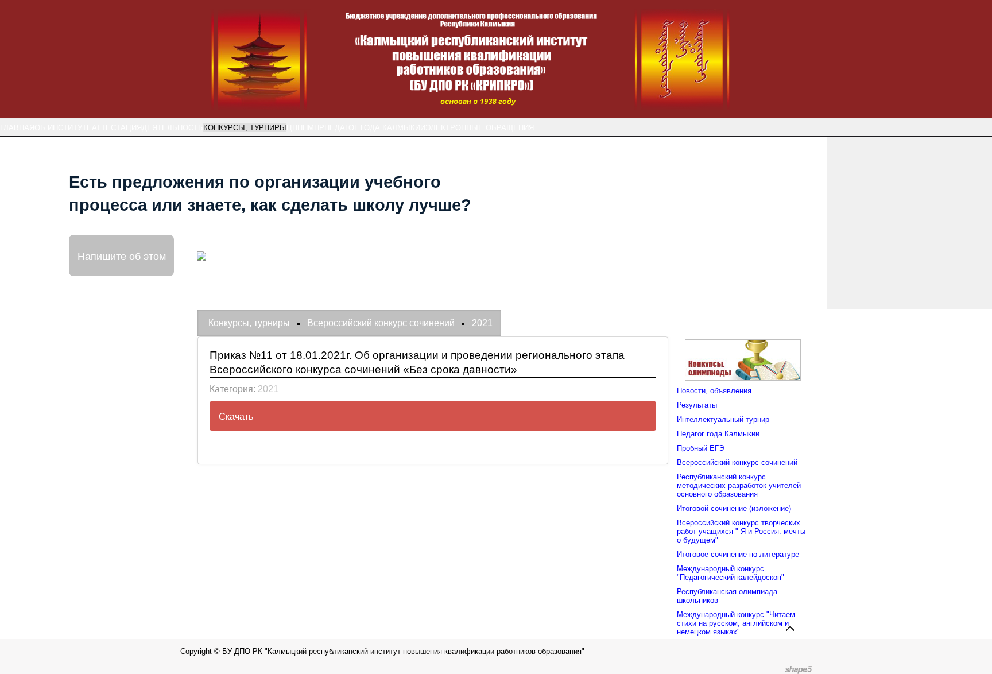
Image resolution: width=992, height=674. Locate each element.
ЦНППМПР (305, 127)
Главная (17, 127)
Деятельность (172, 127)
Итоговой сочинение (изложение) (734, 508)
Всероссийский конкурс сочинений (737, 462)
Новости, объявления (714, 390)
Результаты (697, 405)
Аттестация (117, 127)
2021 (268, 389)
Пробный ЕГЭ (700, 448)
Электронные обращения (479, 127)
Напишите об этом (122, 255)
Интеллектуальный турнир (723, 419)
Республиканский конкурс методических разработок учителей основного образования (739, 485)
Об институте (63, 127)
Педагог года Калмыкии (374, 127)
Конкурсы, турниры (244, 127)
